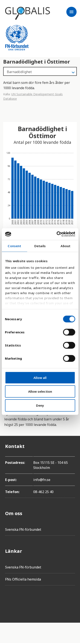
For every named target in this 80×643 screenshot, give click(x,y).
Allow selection (40, 391)
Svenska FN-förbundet (23, 529)
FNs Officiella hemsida (23, 579)
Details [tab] (40, 246)
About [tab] (65, 246)
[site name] (27, 13)
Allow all (40, 378)
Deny (40, 405)
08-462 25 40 (43, 491)
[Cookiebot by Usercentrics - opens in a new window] (57, 234)
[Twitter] (20, 600)
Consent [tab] (14, 246)
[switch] (69, 332)
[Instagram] (32, 600)
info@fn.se (41, 479)
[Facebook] (8, 600)
